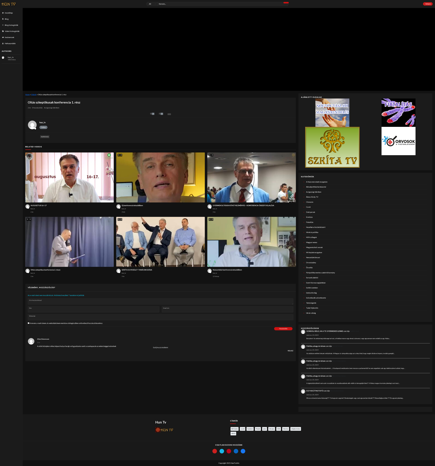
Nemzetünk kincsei (313, 257)
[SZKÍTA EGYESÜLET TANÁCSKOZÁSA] (160, 242)
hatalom (250, 429)
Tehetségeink (311, 303)
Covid (308, 207)
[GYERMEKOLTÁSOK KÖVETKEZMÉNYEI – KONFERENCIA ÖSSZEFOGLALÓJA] (251, 177)
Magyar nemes (311, 242)
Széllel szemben (312, 288)
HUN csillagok (311, 237)
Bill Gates (234, 429)
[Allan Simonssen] (31, 341)
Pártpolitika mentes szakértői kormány (320, 273)
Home (27, 95)
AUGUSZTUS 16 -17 (39, 205)
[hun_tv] (3, 57)
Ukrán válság (311, 313)
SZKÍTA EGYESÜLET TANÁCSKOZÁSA (137, 270)
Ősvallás (309, 267)
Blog (6, 19)
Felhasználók (10, 43)
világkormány (295, 429)
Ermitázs (309, 217)
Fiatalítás (309, 222)
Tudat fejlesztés (312, 308)
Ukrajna (271, 429)
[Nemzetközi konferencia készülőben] (251, 242)
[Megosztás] (169, 114)
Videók (33, 95)
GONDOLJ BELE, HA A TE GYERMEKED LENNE (324, 331)
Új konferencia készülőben (132, 205)
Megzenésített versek (314, 247)
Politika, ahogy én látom (315, 346)
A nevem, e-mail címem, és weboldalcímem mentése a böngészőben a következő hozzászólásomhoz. (66, 323)
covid (242, 429)
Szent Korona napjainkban (316, 283)
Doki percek (310, 212)
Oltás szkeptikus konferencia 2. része (45, 270)
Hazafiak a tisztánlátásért (315, 227)
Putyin (258, 429)
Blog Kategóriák (11, 25)
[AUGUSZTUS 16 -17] (69, 177)
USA (278, 429)
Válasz (290, 351)
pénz (264, 429)
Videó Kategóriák (12, 31)
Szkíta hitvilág (311, 293)
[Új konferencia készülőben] (160, 177)
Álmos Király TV (312, 197)
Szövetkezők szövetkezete (316, 298)
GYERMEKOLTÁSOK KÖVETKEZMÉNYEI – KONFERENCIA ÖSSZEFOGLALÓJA (243, 205)
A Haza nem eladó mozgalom (316, 182)
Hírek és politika (312, 232)
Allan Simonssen (43, 339)
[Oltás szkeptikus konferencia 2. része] (69, 242)
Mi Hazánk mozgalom (314, 252)
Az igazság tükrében (51, 108)
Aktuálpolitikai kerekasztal (316, 187)
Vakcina (285, 429)
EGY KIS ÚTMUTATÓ (314, 391)
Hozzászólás (283, 329)
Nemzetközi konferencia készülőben (227, 270)
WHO (233, 433)
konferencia (45, 136)
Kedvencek (9, 37)
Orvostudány (311, 263)
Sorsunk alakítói (312, 278)
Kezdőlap (9, 13)
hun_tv (11, 57)
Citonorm (309, 202)
